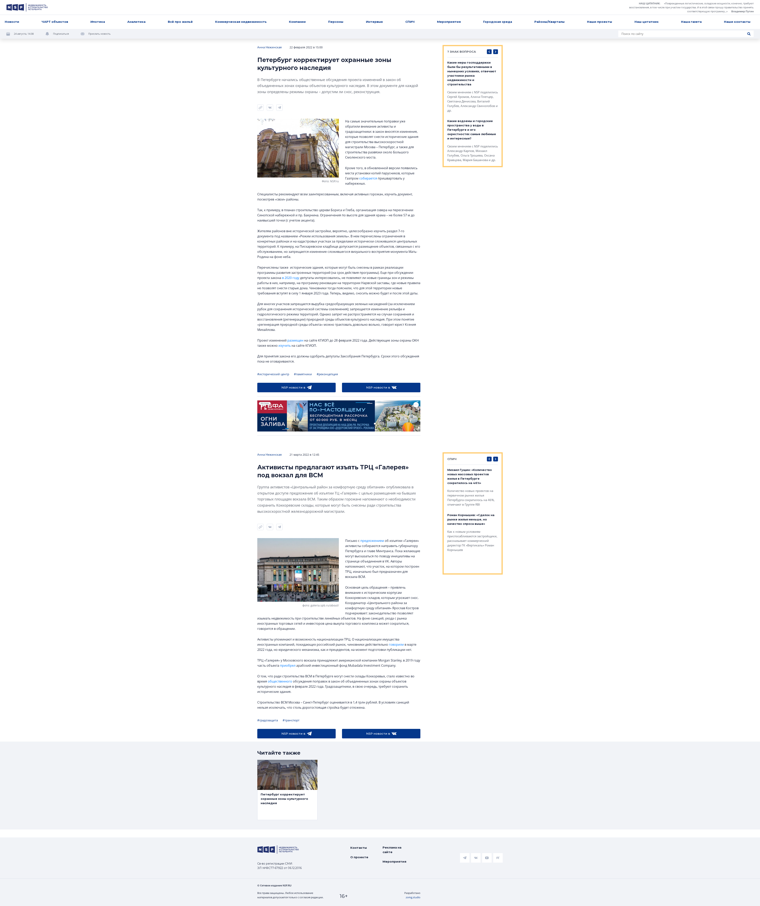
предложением (372, 540)
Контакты (358, 848)
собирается (368, 178)
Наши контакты (737, 22)
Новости (12, 22)
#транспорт (291, 720)
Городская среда (497, 22)
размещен (295, 340)
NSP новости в (293, 387)
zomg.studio (413, 897)
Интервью (374, 22)
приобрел (287, 665)
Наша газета (691, 22)
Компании (297, 22)
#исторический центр (273, 374)
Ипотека (97, 22)
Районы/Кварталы (549, 22)
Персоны (335, 22)
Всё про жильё (180, 22)
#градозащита (267, 720)
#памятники (303, 374)
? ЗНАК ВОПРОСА (461, 51)
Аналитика (136, 22)
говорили (396, 644)
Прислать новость (99, 33)
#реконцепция (327, 374)
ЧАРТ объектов (55, 22)
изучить (284, 345)
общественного (280, 681)
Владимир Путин (742, 11)
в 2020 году (290, 278)
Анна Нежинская (269, 47)
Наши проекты (599, 22)
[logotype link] (27, 7)
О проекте (359, 857)
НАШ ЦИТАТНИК (649, 3)
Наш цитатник (647, 22)
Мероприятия (449, 22)
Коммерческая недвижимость (241, 22)
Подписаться (61, 33)
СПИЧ (410, 22)
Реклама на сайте (392, 850)
